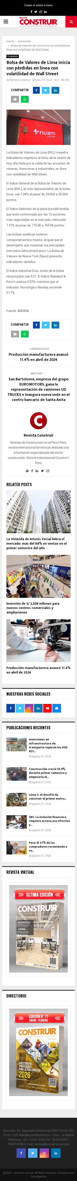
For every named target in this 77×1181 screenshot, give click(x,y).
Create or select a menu (38, 5)
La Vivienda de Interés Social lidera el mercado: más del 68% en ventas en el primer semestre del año (36, 543)
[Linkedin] (56, 1153)
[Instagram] (44, 1153)
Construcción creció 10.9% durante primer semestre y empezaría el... (48, 773)
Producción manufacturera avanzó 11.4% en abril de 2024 (38, 357)
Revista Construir (20, 79)
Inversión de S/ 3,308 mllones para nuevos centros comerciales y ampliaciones (32, 608)
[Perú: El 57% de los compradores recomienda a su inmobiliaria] (16, 847)
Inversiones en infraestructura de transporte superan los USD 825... (48, 745)
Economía (12, 56)
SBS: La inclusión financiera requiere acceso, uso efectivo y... (49, 821)
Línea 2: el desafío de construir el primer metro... (48, 796)
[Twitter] (32, 1153)
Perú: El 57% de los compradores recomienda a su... (48, 846)
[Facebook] (21, 1153)
